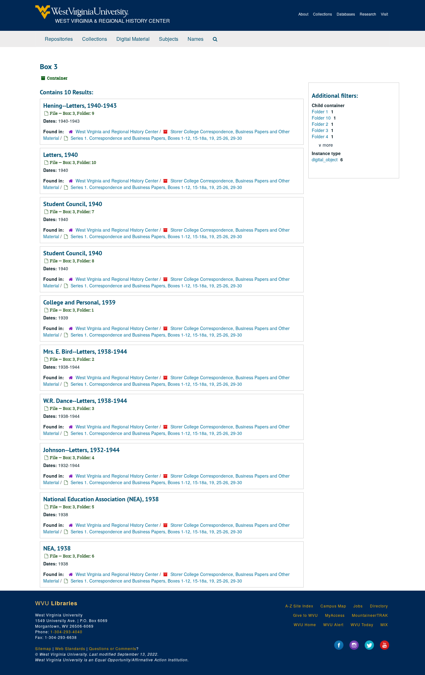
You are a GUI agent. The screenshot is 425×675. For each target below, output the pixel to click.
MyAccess (335, 615)
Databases (346, 14)
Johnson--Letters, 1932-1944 (81, 450)
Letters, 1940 (60, 155)
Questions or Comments (112, 648)
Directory (379, 605)
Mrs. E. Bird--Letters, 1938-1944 (85, 351)
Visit (384, 14)
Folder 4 (320, 136)
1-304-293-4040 (66, 631)
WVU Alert (333, 624)
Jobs (358, 605)
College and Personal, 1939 (79, 302)
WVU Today (362, 624)
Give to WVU (305, 615)
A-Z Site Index (299, 605)
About (303, 14)
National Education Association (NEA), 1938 (101, 499)
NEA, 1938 (57, 548)
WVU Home (305, 624)
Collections (322, 14)
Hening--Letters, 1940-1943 (80, 105)
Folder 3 (320, 130)
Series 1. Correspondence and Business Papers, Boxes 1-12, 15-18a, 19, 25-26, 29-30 (156, 138)
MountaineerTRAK (370, 615)
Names (195, 38)
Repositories (59, 38)
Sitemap (43, 648)
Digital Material (133, 38)
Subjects (168, 38)
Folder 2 (320, 124)
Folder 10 (322, 118)
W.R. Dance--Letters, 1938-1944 (85, 401)
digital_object (325, 159)
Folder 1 (320, 111)
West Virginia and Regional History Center (117, 131)
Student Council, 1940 (72, 204)
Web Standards (70, 648)
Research (368, 14)
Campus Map (333, 605)
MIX (384, 624)
